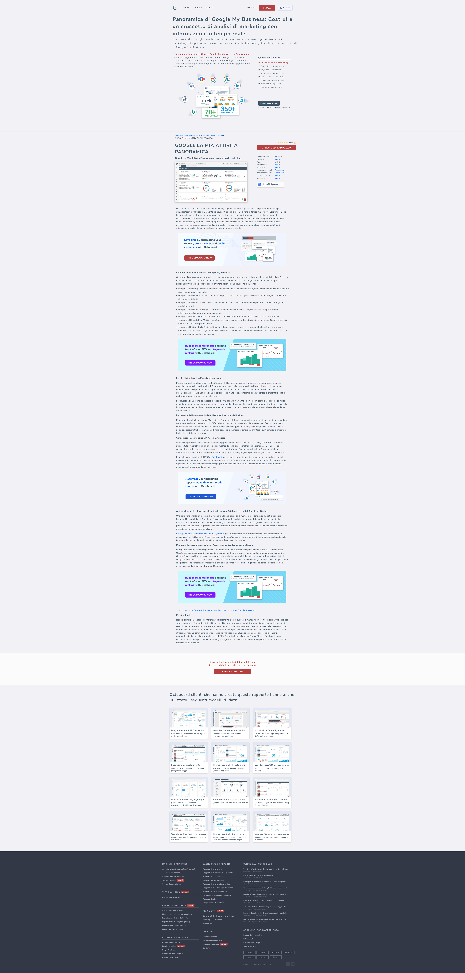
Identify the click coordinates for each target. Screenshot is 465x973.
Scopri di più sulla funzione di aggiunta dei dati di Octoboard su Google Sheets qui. (216, 610)
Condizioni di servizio (262, 964)
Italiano (262, 957)
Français (249, 957)
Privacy (246, 964)
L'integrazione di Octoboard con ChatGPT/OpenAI (200, 533)
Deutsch (275, 957)
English (249, 952)
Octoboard (217, 457)
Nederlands (289, 952)
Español (262, 952)
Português (275, 952)
